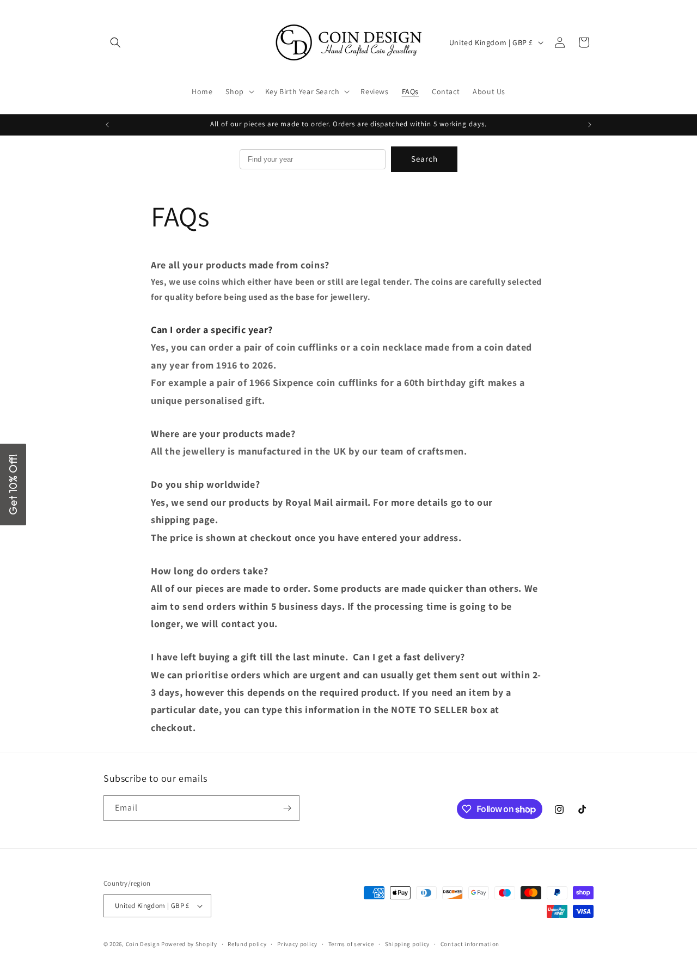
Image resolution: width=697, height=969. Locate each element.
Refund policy (247, 944)
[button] (115, 42)
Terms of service (351, 944)
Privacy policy (297, 944)
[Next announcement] (590, 124)
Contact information (470, 944)
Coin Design (143, 944)
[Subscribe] (287, 808)
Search (424, 159)
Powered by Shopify (189, 944)
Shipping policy (407, 944)
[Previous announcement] (107, 124)
